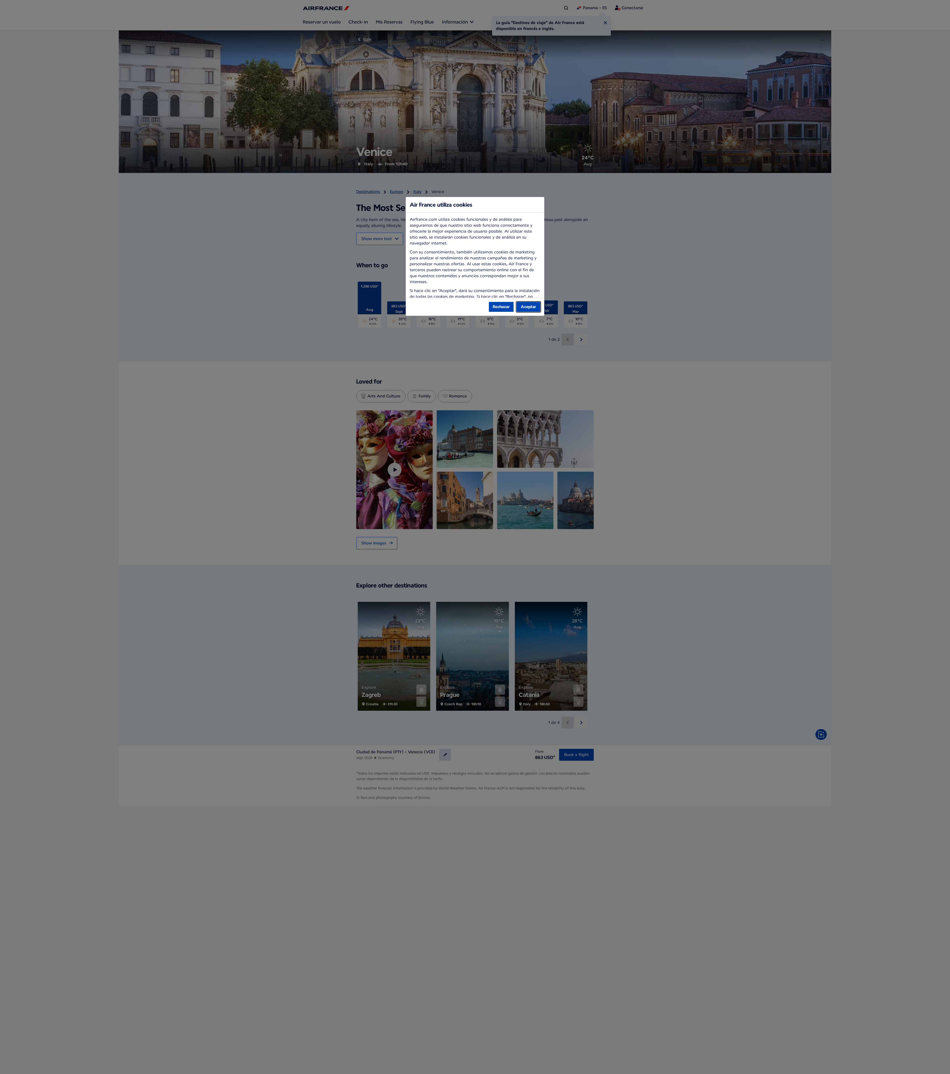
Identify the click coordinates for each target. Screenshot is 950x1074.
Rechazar (501, 306)
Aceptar (528, 306)
